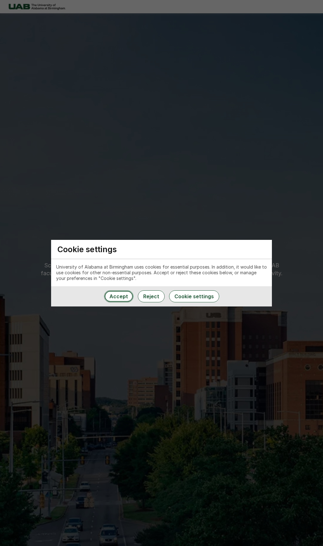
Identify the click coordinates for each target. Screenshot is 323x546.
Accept (118, 296)
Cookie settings (194, 296)
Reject (151, 296)
